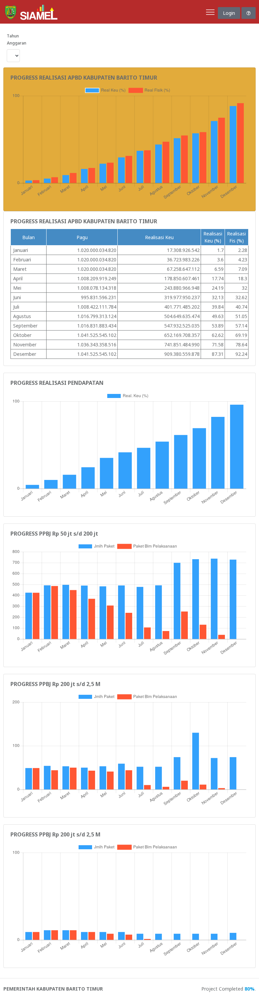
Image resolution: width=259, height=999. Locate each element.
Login (229, 13)
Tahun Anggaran (16, 39)
